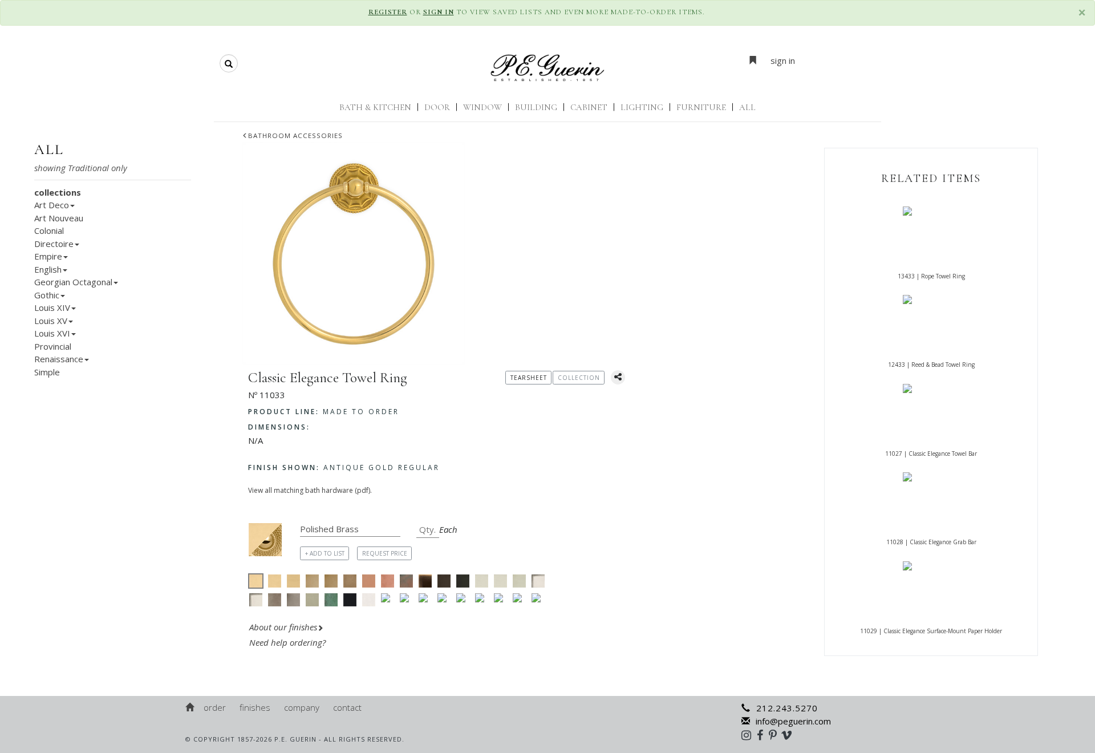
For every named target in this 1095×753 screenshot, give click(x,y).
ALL (747, 107)
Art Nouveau (58, 218)
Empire (48, 256)
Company (301, 707)
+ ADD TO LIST (324, 553)
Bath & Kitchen (375, 107)
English (48, 269)
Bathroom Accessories (295, 135)
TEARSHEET (528, 378)
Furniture (701, 107)
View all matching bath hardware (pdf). (310, 490)
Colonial (49, 230)
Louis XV (50, 320)
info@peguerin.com (793, 721)
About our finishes (283, 627)
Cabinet (588, 107)
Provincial (52, 346)
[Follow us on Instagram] (749, 734)
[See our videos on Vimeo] (790, 734)
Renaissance (58, 359)
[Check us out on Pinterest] (775, 734)
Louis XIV (52, 307)
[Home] (190, 707)
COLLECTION (579, 378)
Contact (347, 707)
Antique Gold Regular (344, 467)
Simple (47, 372)
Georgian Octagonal (73, 282)
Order (215, 707)
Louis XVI (52, 333)
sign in (782, 60)
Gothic (46, 295)
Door (437, 107)
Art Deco (51, 204)
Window (482, 107)
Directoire (54, 243)
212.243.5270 (787, 708)
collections (57, 192)
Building (536, 107)
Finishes (255, 707)
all (49, 149)
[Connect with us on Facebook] (763, 734)
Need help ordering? (288, 642)
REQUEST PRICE (384, 553)
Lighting (641, 107)
